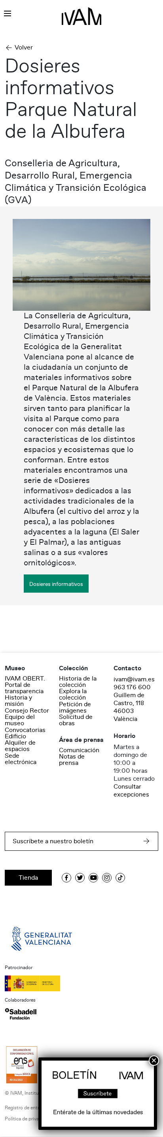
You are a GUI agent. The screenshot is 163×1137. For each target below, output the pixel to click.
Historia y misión (18, 701)
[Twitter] (80, 877)
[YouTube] (93, 877)
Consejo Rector (27, 711)
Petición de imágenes (75, 707)
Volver (24, 47)
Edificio (15, 736)
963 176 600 (132, 687)
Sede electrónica (20, 759)
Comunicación (79, 750)
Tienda (28, 878)
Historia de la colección (78, 682)
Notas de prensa (72, 760)
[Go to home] (42, 938)
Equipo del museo (20, 720)
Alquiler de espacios (20, 746)
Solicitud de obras (76, 720)
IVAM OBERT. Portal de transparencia (25, 685)
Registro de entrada (26, 1108)
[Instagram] (107, 877)
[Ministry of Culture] (81, 983)
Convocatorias (25, 730)
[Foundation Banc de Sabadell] (20, 1014)
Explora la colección (73, 694)
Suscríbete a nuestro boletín (53, 841)
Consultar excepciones (131, 791)
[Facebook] (66, 877)
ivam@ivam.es (134, 679)
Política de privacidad (27, 1119)
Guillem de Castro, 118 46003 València (129, 707)
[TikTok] (120, 877)
